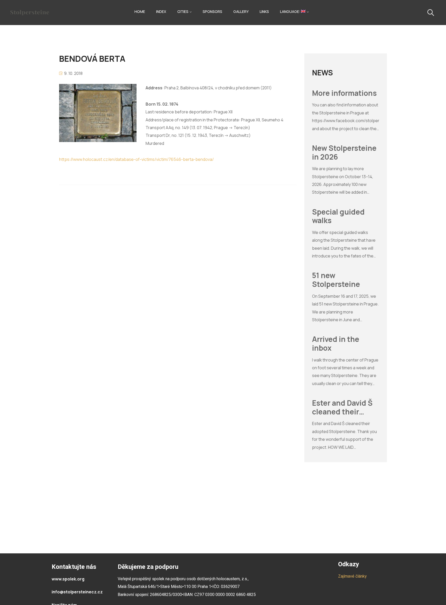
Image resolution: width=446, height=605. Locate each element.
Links (264, 11)
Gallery (241, 11)
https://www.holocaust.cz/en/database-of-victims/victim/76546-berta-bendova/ (136, 159)
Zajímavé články (352, 576)
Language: (290, 11)
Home (139, 11)
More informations (344, 93)
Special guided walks (338, 216)
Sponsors (212, 11)
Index (161, 11)
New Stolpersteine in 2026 (344, 152)
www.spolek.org (68, 579)
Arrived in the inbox (335, 343)
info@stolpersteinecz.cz (77, 592)
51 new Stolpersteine (336, 279)
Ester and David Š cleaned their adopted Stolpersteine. (342, 407)
